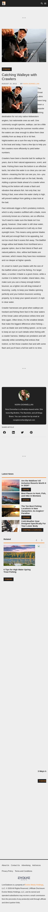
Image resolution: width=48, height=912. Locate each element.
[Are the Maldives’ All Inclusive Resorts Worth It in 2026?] (11, 485)
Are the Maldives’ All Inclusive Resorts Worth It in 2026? (33, 483)
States (26, 500)
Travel (26, 489)
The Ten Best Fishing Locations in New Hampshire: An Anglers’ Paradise (32, 510)
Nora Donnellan (31, 84)
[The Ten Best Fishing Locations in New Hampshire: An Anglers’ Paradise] (11, 511)
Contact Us (15, 865)
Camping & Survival (32, 530)
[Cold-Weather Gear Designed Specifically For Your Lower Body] (11, 526)
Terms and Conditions (23, 871)
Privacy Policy (7, 871)
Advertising (26, 865)
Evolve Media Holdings (34, 885)
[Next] (41, 540)
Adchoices (36, 865)
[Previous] (36, 540)
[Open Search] (42, 3)
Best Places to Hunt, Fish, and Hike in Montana (33, 494)
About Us (5, 865)
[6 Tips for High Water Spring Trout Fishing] (19, 555)
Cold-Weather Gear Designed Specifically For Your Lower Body (33, 523)
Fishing (6, 69)
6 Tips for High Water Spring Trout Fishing (17, 570)
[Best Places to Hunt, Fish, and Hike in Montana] (11, 498)
